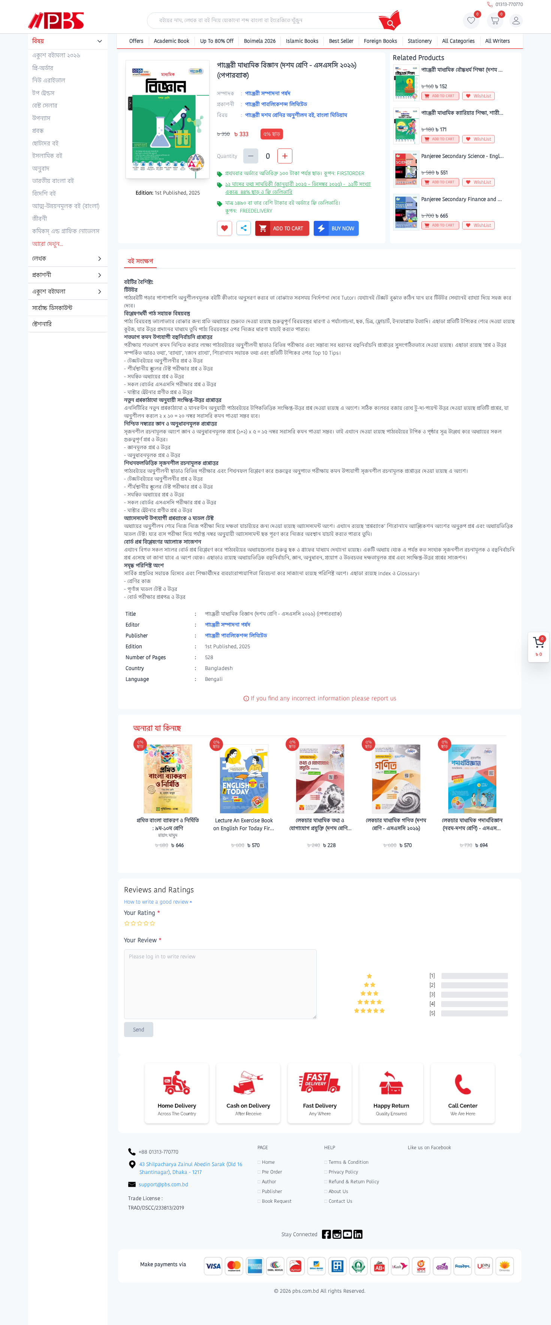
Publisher (270, 1191)
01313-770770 (509, 4)
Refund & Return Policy (351, 1181)
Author (267, 1181)
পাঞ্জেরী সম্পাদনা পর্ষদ (267, 93)
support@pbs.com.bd (163, 1184)
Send (138, 1029)
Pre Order (270, 1171)
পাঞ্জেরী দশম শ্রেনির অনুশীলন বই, (281, 115)
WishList (482, 96)
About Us (336, 1191)
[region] (68, 183)
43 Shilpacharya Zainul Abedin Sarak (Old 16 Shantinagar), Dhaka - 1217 (190, 1168)
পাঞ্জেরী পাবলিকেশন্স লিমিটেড (276, 104)
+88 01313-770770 (158, 1152)
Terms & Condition (346, 1162)
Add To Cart (167, 859)
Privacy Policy (341, 1171)
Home (266, 1162)
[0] (471, 22)
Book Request (275, 1201)
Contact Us (338, 1201)
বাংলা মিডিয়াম (332, 115)
